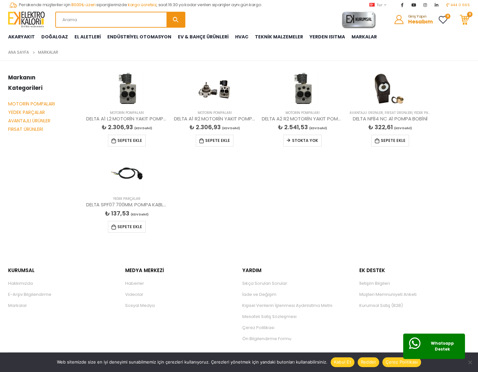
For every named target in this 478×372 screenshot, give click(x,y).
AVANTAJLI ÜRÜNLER (29, 120)
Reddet (368, 362)
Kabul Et (342, 362)
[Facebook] (402, 5)
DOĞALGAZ (54, 37)
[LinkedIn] (437, 5)
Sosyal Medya (140, 305)
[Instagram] (425, 5)
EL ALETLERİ (87, 37)
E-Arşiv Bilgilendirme (29, 294)
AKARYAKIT (21, 37)
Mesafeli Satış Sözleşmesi (269, 316)
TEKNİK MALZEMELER (279, 37)
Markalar (17, 305)
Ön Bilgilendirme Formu (266, 339)
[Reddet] (470, 362)
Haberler (134, 283)
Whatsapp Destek (442, 346)
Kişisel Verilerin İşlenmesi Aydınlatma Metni (287, 305)
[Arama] (175, 19)
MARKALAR (364, 37)
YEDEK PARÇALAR (26, 112)
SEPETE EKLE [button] (129, 140)
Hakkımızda (20, 283)
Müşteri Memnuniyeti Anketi (388, 294)
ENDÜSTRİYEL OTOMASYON (139, 37)
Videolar (134, 294)
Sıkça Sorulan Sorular (264, 283)
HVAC (241, 37)
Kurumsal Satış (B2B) (381, 305)
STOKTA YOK (305, 140)
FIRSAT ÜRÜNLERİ (25, 129)
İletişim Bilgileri (374, 283)
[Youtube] (413, 5)
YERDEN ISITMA (327, 37)
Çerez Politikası (258, 327)
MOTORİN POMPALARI (31, 104)
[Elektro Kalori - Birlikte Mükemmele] (27, 19)
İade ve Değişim (259, 294)
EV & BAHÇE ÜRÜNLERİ (203, 37)
